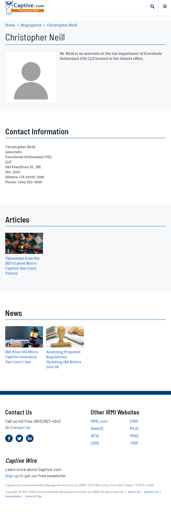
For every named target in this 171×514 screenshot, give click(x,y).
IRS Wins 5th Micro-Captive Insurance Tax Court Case (22, 357)
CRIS (95, 442)
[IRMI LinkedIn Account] (30, 438)
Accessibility (13, 496)
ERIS (134, 421)
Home (10, 25)
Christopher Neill (62, 25)
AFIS (95, 435)
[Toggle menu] (164, 6)
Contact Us (20, 427)
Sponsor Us (151, 492)
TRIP (134, 442)
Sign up (12, 475)
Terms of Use (33, 496)
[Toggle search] (152, 6)
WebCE (97, 428)
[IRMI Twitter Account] (19, 438)
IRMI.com (99, 421)
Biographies (31, 25)
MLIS (134, 428)
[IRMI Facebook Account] (9, 438)
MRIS (134, 435)
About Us (134, 492)
